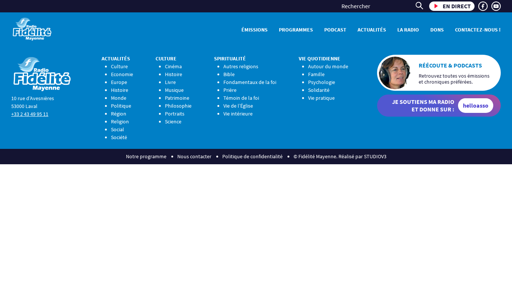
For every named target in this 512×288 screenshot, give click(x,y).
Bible (229, 74)
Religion (120, 121)
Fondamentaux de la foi (249, 82)
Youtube (496, 6)
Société (119, 137)
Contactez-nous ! (478, 29)
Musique (174, 90)
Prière (230, 90)
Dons (437, 29)
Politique (121, 105)
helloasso (475, 105)
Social (117, 129)
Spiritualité (230, 58)
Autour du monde (328, 66)
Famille (316, 74)
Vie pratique (321, 97)
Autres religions (240, 66)
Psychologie (321, 82)
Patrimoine (177, 97)
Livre (170, 82)
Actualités (372, 29)
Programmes (296, 29)
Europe (119, 82)
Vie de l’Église (238, 105)
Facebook (483, 6)
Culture (119, 66)
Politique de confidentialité (252, 156)
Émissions (254, 29)
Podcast (335, 29)
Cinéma (173, 66)
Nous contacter (194, 156)
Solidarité (318, 90)
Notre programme (146, 156)
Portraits (174, 113)
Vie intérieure (238, 113)
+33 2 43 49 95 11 (29, 114)
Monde (118, 97)
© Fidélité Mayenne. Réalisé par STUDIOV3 (339, 156)
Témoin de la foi (241, 97)
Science (173, 121)
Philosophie (178, 105)
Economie (122, 74)
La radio (408, 29)
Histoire (119, 90)
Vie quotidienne (319, 58)
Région (118, 113)
